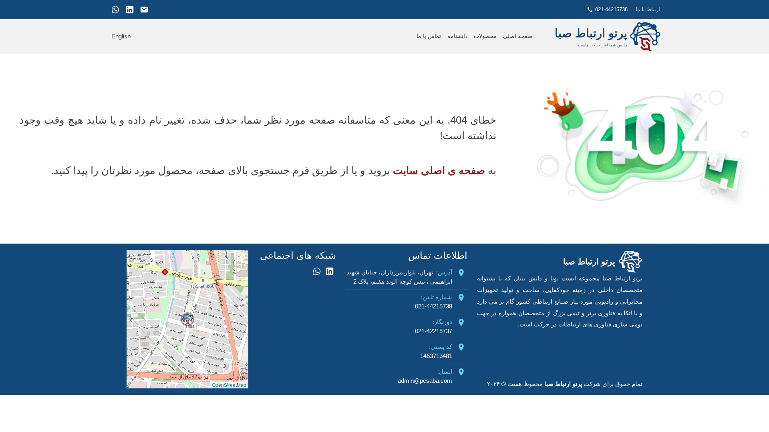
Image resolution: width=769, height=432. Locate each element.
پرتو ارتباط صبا (563, 383)
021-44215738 (611, 9)
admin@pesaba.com (425, 380)
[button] (187, 319)
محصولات (485, 36)
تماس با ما (429, 36)
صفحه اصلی (517, 36)
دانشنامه (457, 36)
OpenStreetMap (229, 384)
